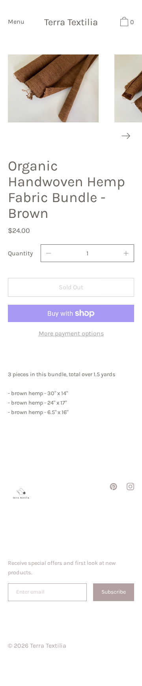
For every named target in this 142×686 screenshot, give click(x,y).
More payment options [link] (71, 333)
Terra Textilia (71, 22)
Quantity (20, 253)
